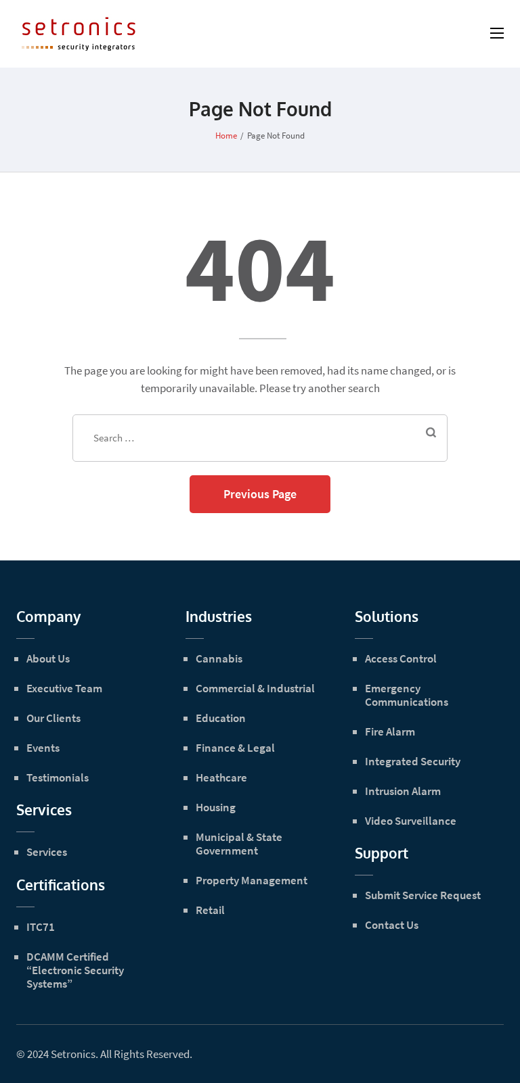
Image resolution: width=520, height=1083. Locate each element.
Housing (216, 807)
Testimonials (57, 777)
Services (46, 851)
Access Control (401, 658)
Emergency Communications (406, 695)
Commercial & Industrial (255, 688)
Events (43, 747)
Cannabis (219, 658)
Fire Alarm (390, 731)
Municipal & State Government (239, 843)
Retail (210, 909)
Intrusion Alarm (403, 791)
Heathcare (221, 777)
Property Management (251, 880)
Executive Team (64, 688)
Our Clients (53, 718)
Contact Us (391, 924)
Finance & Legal (235, 747)
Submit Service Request (423, 895)
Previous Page (260, 494)
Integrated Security (412, 761)
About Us (48, 658)
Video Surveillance (410, 820)
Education (221, 718)
